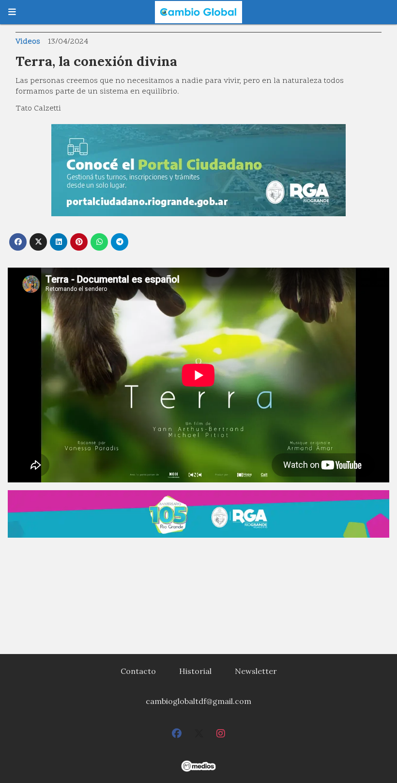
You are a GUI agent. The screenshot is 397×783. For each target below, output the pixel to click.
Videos (27, 41)
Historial (195, 671)
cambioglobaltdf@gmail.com (198, 701)
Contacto (138, 671)
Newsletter (256, 671)
